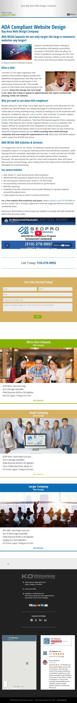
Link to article (36, 114)
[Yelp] (36, 620)
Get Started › (38, 400)
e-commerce (54, 123)
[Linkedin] (45, 620)
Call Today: (38, 263)
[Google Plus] (40, 620)
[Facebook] (32, 620)
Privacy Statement (62, 700)
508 (19, 120)
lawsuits (7, 63)
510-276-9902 (66, 200)
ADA (5, 120)
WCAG (11, 120)
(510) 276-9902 (9, 14)
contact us (53, 200)
